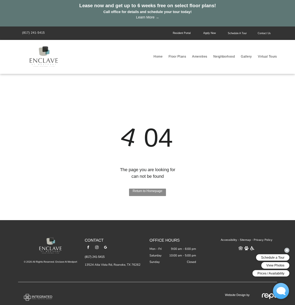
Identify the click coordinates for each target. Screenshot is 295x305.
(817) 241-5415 (33, 32)
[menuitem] (155, 56)
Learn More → (147, 17)
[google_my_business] (105, 248)
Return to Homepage (147, 191)
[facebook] (88, 248)
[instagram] (96, 248)
